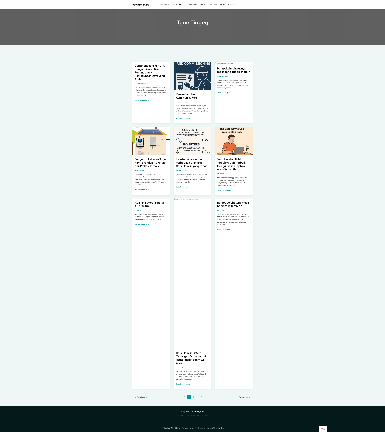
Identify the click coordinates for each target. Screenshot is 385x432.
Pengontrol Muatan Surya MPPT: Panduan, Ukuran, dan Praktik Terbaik (150, 163)
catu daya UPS (140, 4)
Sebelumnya (141, 397)
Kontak (231, 4)
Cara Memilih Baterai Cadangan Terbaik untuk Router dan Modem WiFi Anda (191, 358)
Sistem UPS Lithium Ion (215, 428)
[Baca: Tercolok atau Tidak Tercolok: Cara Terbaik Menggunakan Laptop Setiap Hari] (234, 141)
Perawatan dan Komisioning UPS (186, 95)
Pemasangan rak (188, 428)
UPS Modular (178, 4)
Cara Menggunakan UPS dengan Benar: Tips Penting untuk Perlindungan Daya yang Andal (150, 72)
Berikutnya (244, 397)
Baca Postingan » (142, 100)
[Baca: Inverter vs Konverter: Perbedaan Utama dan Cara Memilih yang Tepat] (193, 141)
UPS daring (164, 4)
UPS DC (203, 4)
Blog (222, 4)
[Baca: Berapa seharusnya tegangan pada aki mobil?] (224, 63)
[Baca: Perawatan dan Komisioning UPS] (193, 75)
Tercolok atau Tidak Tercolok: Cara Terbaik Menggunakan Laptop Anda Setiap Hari (231, 164)
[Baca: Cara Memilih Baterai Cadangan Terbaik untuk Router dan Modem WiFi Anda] (193, 273)
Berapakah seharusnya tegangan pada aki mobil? (233, 70)
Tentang (213, 4)
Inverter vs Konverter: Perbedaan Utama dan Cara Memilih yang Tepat (191, 163)
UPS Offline (192, 4)
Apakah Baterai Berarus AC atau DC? (149, 204)
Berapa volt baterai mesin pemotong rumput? (233, 204)
